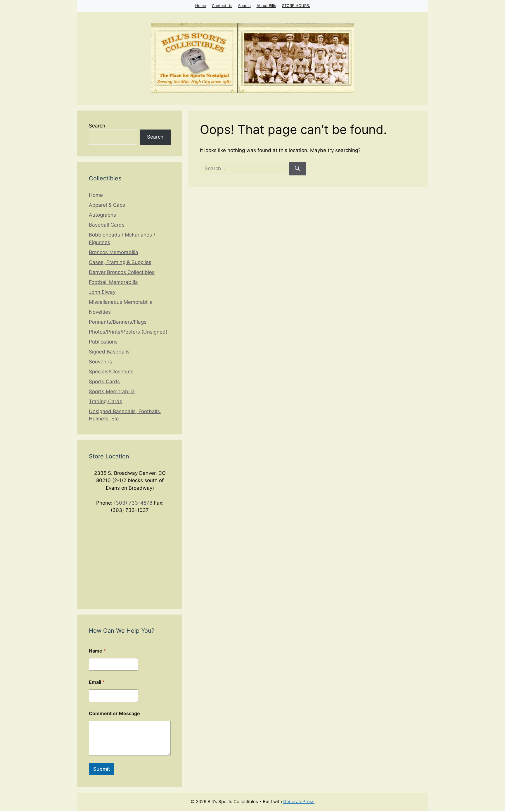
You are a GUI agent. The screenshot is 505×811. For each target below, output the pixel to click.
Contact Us (222, 5)
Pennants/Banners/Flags (117, 322)
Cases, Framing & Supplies (120, 262)
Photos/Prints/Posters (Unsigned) (128, 332)
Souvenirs (100, 362)
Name (97, 651)
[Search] (297, 169)
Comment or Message (114, 713)
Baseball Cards (106, 225)
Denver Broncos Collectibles (122, 272)
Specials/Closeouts (111, 372)
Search (244, 5)
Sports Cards (104, 381)
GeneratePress (298, 801)
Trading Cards (105, 401)
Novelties (100, 312)
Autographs (102, 215)
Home (200, 5)
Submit (101, 769)
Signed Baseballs (109, 352)
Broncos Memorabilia (113, 252)
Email (97, 682)
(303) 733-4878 (133, 503)
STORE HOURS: (296, 5)
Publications (103, 342)
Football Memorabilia (113, 282)
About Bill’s (266, 5)
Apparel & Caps (107, 205)
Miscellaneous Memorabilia (121, 302)
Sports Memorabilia (112, 391)
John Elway (102, 292)
